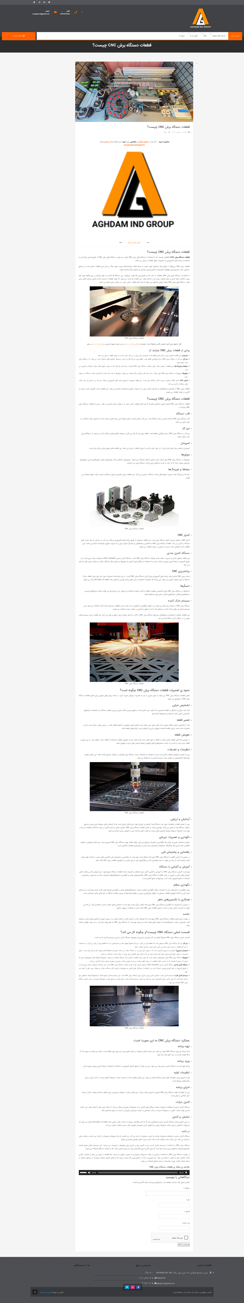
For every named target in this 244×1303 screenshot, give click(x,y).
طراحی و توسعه (52, 1292)
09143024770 (140, 145)
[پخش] (186, 1172)
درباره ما (182, 36)
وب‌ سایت (186, 1223)
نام (188, 1199)
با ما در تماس (109, 141)
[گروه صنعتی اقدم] (200, 20)
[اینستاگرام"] (133, 1287)
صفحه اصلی (235, 36)
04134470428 (129, 145)
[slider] (83, 1172)
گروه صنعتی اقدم (133, 242)
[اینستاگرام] (34, 2)
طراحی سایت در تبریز (131, 344)
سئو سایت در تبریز (97, 344)
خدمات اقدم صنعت (218, 36)
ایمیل (187, 1211)
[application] (134, 1172)
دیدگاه (187, 1188)
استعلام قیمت (17, 36)
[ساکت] (89, 1172)
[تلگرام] (138, 1287)
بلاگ (205, 36)
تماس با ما (194, 36)
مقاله (165, 132)
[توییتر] (127, 1287)
